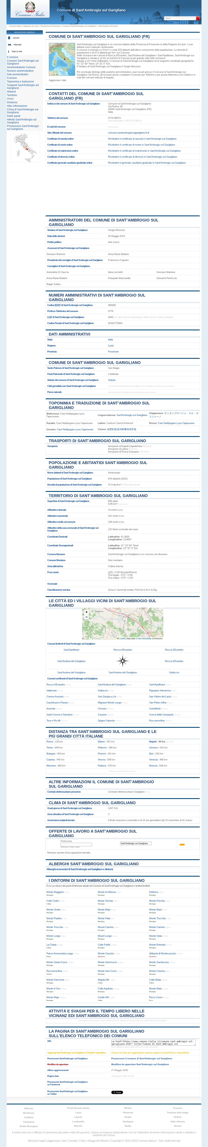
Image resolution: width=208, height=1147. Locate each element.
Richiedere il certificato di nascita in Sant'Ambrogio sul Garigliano (142, 138)
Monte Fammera (55, 979)
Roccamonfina (157, 720)
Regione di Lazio (31, 26)
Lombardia (78, 1121)
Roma (49, 741)
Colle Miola (155, 979)
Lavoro (16, 38)
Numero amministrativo (20, 70)
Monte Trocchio (157, 918)
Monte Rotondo (157, 944)
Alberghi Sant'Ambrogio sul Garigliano (94, 864)
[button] (86, 612)
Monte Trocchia (54, 927)
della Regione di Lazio (174, 44)
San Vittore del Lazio (160, 696)
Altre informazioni (17, 105)
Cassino (125, 58)
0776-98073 (114, 118)
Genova (153, 747)
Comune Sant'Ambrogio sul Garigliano (80, 26)
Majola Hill (103, 979)
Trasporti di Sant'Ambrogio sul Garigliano (97, 441)
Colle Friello (104, 944)
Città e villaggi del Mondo (93, 1140)
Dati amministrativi (69, 334)
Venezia (153, 759)
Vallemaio (51, 690)
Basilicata (28, 1113)
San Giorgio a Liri (107, 696)
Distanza (12, 102)
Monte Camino (157, 927)
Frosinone (113, 351)
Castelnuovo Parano (57, 702)
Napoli (152, 741)
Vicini (10, 98)
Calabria (28, 1117)
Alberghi (17, 45)
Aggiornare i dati (57, 80)
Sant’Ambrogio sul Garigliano (132, 415)
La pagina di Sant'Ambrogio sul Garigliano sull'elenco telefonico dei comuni (96, 1033)
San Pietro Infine (158, 702)
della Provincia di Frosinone (145, 44)
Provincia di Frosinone (50, 26)
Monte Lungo (53, 935)
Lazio (111, 345)
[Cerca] (198, 18)
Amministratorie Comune (21, 67)
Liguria (78, 1117)
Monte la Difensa (107, 892)
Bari (151, 753)
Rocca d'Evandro (117, 55)
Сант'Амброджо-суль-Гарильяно (176, 423)
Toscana (177, 1108)
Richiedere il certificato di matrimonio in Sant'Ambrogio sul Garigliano (144, 150)
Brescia (153, 765)
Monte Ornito (53, 909)
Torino (49, 747)
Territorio (12, 95)
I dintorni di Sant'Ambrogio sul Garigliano (97, 880)
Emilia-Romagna (29, 1126)
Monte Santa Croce (56, 962)
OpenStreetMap (145, 638)
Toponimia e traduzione (20, 81)
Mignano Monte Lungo (109, 702)
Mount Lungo (105, 935)
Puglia (127, 1117)
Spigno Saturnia (106, 720)
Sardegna (128, 1121)
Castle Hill (103, 997)
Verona (101, 759)
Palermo (102, 747)
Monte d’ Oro (53, 988)
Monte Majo (104, 909)
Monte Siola (155, 935)
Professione (66, 841)
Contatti (72, 1140)
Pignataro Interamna (160, 690)
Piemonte (128, 1112)
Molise (128, 1108)
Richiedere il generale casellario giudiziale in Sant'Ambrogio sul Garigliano (147, 162)
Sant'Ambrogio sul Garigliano (92, 44)
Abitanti (11, 91)
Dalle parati (13, 116)
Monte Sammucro (107, 962)
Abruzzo (28, 1108)
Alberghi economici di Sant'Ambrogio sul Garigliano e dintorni (79, 869)
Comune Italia (15, 26)
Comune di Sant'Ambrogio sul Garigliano (95, 362)
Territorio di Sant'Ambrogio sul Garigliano (98, 495)
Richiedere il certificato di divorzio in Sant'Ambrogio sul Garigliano (142, 156)
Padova (102, 765)
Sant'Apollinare (165, 55)
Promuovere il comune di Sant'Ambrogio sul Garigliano (141, 1058)
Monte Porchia (157, 900)
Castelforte (155, 708)
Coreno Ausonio (54, 696)
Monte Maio (155, 909)
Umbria (178, 1117)
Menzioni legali (37, 1140)
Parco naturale (54, 392)
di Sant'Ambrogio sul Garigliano (91, 10)
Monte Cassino (106, 953)
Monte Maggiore (55, 892)
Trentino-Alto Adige (177, 1112)
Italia (110, 339)
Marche (78, 1126)
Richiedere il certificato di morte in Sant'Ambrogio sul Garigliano (141, 144)
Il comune (12, 57)
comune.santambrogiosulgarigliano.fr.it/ (128, 132)
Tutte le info (17, 51)
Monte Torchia (105, 900)
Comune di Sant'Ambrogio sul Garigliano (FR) (99, 36)
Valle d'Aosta (177, 1121)
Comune (12, 78)
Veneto (178, 1126)
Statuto (112, 380)
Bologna (50, 753)
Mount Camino (105, 927)
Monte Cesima (157, 971)
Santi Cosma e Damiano (59, 714)
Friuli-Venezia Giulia (78, 1108)
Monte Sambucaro (159, 962)
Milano (101, 741)
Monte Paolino (54, 918)
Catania (50, 759)
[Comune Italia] (30, 16)
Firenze (102, 753)
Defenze (153, 892)
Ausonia (50, 708)
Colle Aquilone (105, 988)
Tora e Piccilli (53, 720)
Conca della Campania (161, 714)
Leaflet (122, 638)
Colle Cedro (52, 900)
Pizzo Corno (155, 997)
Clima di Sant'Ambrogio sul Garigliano (92, 803)
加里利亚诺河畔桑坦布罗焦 (121, 429)
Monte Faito (104, 918)
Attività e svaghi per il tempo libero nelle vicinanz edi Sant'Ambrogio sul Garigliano (96, 1013)
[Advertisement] (123, 189)
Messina (51, 765)
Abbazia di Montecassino (162, 953)
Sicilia (128, 1126)
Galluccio (174, 672)
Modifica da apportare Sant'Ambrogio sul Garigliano (140, 1064)
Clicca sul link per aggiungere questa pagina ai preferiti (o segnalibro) (150, 1052)
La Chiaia (51, 944)
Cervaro (102, 708)
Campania (28, 1122)
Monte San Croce (107, 971)
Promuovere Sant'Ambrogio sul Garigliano (23, 127)
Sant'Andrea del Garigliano (142, 55)
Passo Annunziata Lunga (59, 953)
